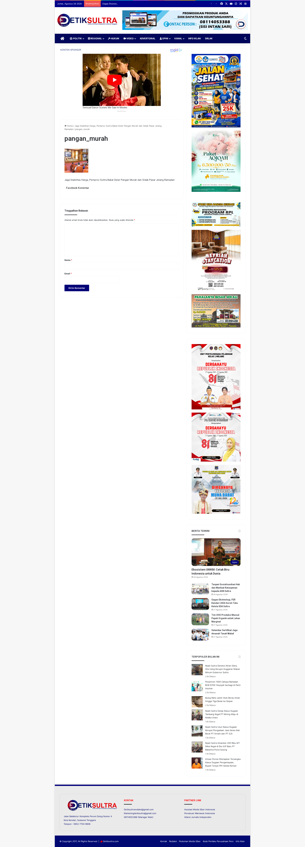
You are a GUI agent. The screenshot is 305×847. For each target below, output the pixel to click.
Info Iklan (194, 38)
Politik (77, 38)
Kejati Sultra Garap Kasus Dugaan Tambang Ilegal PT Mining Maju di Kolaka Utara (221, 714)
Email (68, 273)
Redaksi (173, 841)
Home (69, 126)
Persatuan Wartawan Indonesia (199, 813)
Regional (96, 38)
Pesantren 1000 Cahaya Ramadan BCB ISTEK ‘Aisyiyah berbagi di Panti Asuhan (223, 685)
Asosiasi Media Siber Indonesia (199, 809)
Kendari (72, 820)
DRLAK (209, 38)
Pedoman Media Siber (190, 841)
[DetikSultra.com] (87, 20)
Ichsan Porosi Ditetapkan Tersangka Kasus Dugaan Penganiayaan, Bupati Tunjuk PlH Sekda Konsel (223, 762)
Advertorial (147, 38)
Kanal (178, 38)
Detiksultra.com (111, 841)
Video (130, 38)
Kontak (163, 841)
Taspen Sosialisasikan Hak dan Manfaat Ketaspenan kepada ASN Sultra (225, 587)
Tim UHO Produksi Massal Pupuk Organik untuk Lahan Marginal (225, 618)
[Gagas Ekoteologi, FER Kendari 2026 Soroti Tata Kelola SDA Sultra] (200, 604)
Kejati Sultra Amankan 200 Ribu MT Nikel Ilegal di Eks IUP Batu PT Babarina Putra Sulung (222, 746)
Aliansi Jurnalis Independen (197, 817)
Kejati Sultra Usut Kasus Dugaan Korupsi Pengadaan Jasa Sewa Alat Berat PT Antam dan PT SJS (222, 730)
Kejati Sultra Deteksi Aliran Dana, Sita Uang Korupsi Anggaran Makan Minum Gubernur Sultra (222, 669)
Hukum (114, 38)
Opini (165, 38)
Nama (68, 260)
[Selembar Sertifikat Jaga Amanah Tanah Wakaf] (200, 635)
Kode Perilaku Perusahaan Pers (218, 841)
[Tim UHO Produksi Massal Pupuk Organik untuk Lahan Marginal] (200, 619)
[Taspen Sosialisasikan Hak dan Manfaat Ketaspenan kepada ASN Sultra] (200, 589)
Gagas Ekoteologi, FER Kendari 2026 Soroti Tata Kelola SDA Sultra (134, 3)
